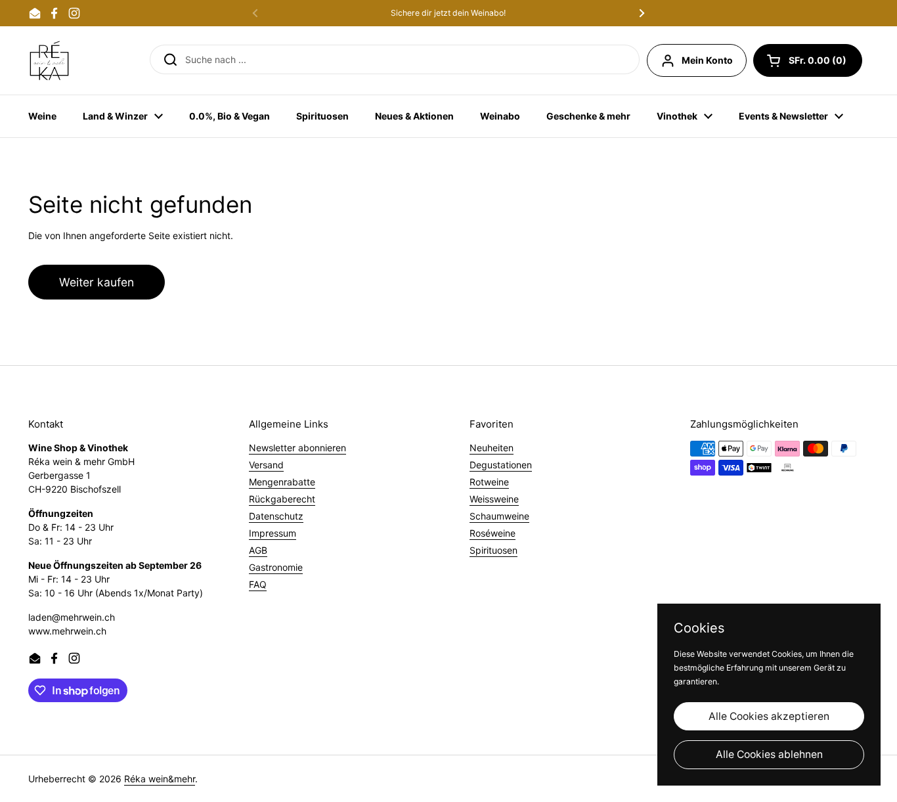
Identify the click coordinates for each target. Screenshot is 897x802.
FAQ (258, 584)
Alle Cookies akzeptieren (769, 716)
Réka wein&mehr (159, 778)
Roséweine (492, 533)
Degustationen (501, 464)
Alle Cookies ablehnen (769, 754)
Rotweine (489, 481)
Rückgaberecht (282, 498)
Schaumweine (499, 516)
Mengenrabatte (282, 481)
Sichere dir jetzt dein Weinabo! (448, 13)
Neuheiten (492, 447)
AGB (258, 550)
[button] (807, 60)
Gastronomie (276, 567)
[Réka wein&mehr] (49, 60)
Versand (266, 464)
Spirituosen (493, 550)
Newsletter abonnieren (297, 447)
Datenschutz (276, 516)
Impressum (272, 533)
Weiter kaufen (96, 282)
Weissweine (494, 498)
